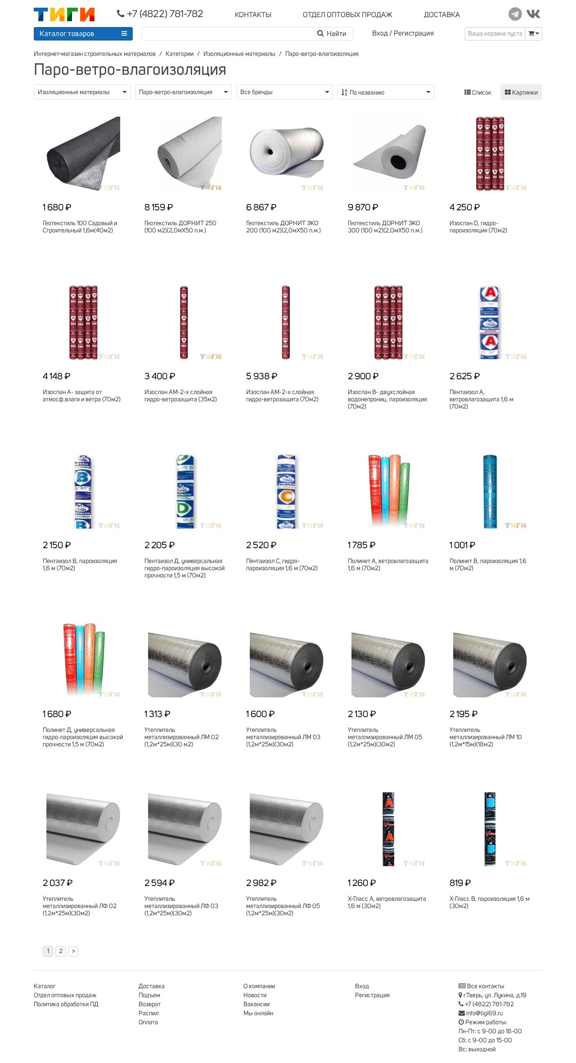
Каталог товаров (67, 33)
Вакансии (256, 1004)
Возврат (150, 1004)
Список (481, 93)
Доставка (152, 986)
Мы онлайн (258, 1013)
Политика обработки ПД (66, 1004)
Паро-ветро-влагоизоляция (322, 54)
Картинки (524, 93)
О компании (259, 986)
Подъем (149, 995)
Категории (180, 54)
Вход (380, 33)
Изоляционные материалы (239, 54)
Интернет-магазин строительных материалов (95, 54)
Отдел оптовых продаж (65, 995)
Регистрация (414, 33)
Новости (254, 995)
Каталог (44, 986)
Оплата (148, 1022)
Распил (148, 1013)
